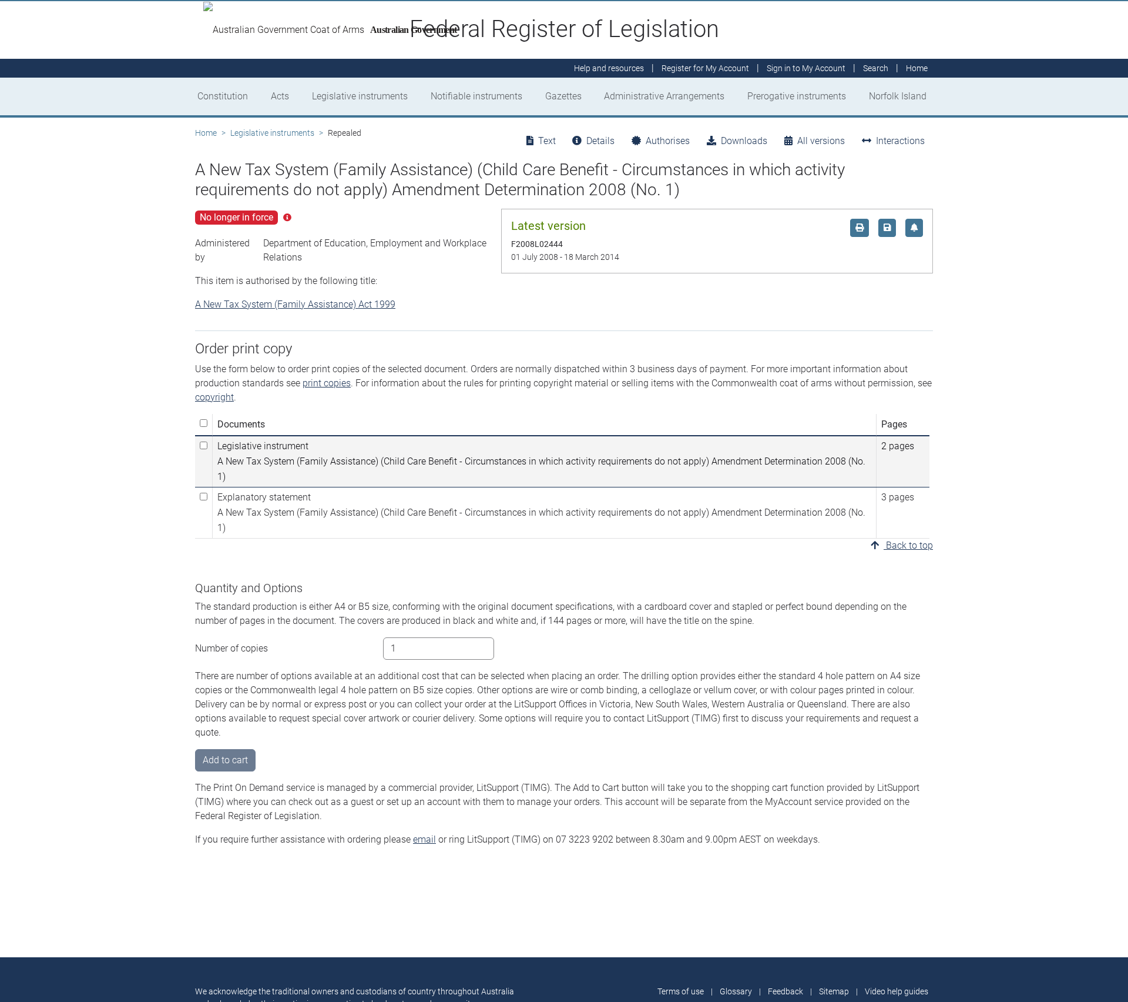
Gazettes (563, 96)
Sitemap (834, 991)
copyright (214, 397)
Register (705, 68)
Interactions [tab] (900, 140)
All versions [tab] (821, 140)
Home (206, 133)
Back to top (908, 545)
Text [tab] (547, 140)
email (424, 839)
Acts (280, 96)
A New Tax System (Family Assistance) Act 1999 (295, 304)
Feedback (785, 991)
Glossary (736, 991)
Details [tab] (600, 140)
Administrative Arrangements (664, 96)
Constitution (222, 96)
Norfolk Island (897, 96)
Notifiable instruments (476, 96)
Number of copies (231, 648)
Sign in (806, 68)
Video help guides (896, 991)
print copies (327, 383)
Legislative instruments (360, 96)
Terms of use (680, 991)
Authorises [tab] (668, 140)
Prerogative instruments (796, 96)
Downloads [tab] (744, 140)
